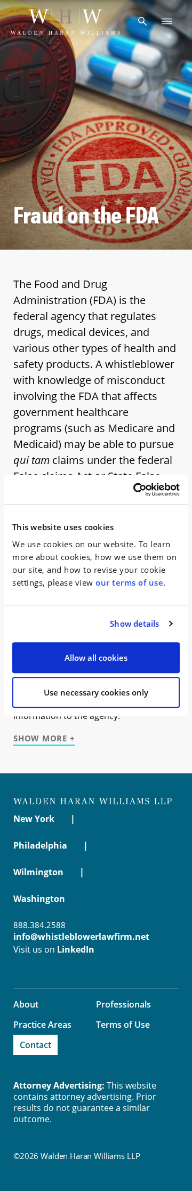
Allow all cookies (96, 657)
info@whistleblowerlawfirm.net (81, 936)
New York (33, 819)
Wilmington (38, 872)
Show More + (44, 738)
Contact (35, 1045)
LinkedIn (75, 949)
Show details (134, 623)
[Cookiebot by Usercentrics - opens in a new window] (135, 490)
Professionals (123, 1004)
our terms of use (129, 582)
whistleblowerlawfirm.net (65, 21)
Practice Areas (42, 1024)
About (25, 1004)
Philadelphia (40, 845)
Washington (39, 899)
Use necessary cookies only (96, 692)
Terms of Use (123, 1024)
